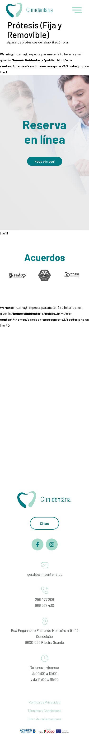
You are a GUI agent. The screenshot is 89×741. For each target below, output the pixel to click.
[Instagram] (52, 549)
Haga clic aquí (45, 161)
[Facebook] (37, 549)
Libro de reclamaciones (44, 719)
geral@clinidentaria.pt (44, 574)
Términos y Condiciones (44, 711)
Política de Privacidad (45, 702)
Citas (44, 523)
